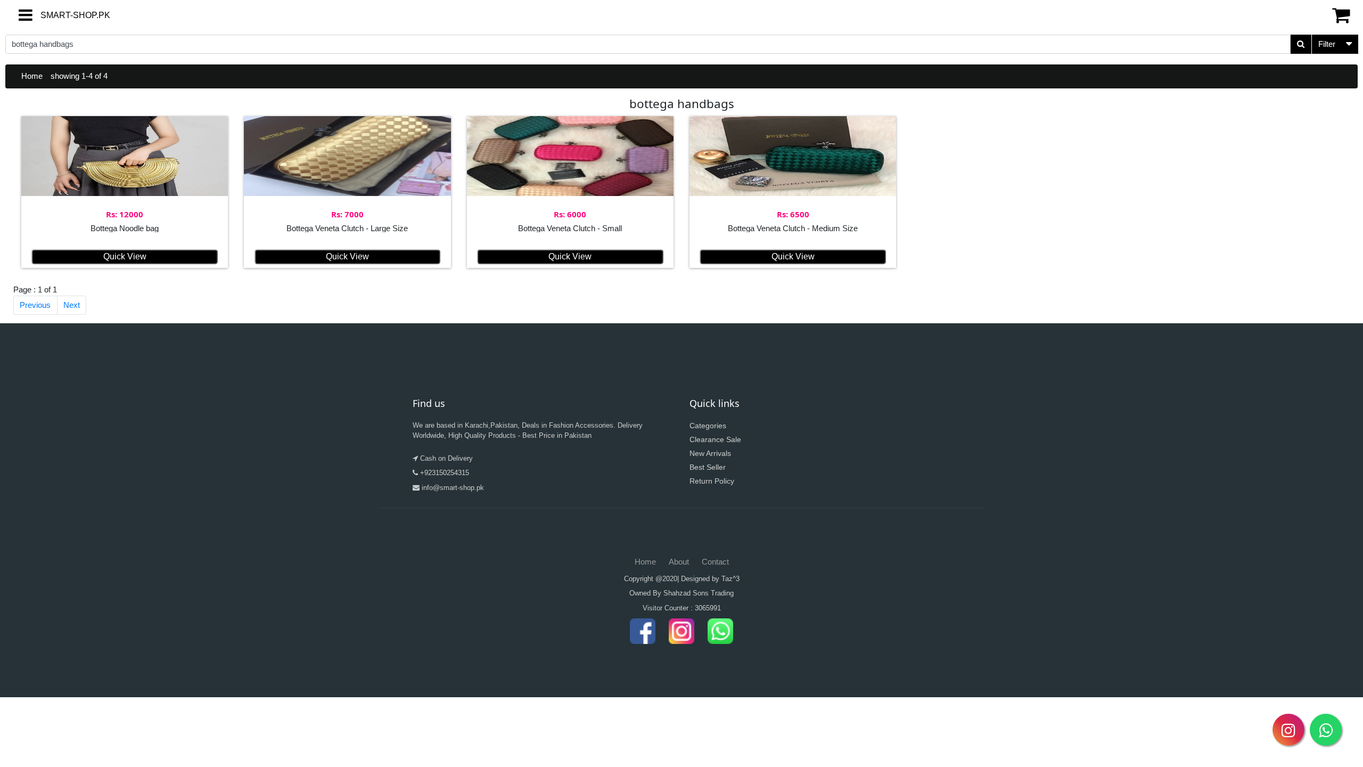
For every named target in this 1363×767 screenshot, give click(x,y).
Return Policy (711, 481)
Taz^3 (730, 579)
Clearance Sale (715, 439)
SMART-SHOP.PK (55, 15)
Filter (1326, 43)
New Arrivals (710, 453)
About (679, 561)
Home (32, 75)
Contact (715, 561)
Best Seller (707, 467)
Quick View (124, 256)
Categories (707, 425)
